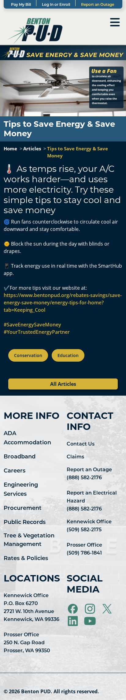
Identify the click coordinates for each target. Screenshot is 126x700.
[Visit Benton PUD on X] (107, 608)
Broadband (19, 457)
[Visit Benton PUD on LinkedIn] (73, 621)
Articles (32, 148)
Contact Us (80, 444)
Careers (14, 471)
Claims (75, 457)
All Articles (63, 384)
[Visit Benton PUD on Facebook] (73, 608)
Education (68, 355)
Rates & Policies (26, 559)
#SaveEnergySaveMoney (32, 324)
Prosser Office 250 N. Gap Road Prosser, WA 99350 (27, 643)
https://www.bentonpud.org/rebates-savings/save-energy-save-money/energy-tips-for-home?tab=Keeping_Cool (63, 302)
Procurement (23, 508)
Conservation (28, 355)
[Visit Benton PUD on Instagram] (90, 608)
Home (10, 148)
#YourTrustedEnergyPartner (37, 332)
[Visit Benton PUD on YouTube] (90, 621)
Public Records (25, 522)
